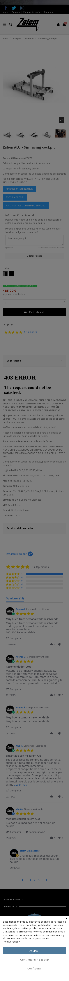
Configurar (34, 968)
